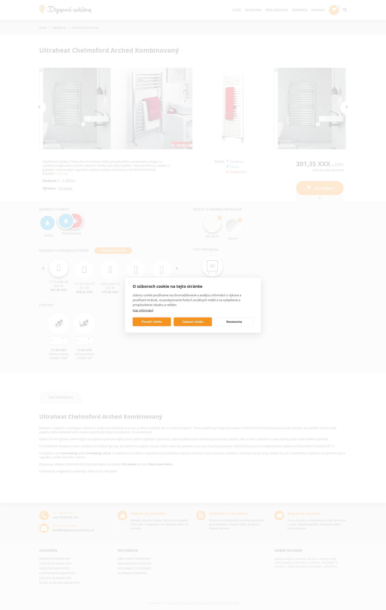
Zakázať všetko (192, 321)
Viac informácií (143, 310)
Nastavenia (234, 321)
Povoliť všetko (152, 321)
